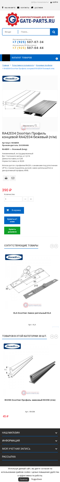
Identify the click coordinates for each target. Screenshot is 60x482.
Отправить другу (13, 178)
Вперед (56, 337)
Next (56, 246)
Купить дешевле (12, 230)
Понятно (23, 479)
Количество (9, 194)
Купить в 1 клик (12, 220)
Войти (55, 2)
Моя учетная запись (16, 448)
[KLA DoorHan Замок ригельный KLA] (32, 281)
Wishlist (49, 57)
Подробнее (36, 479)
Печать (6, 178)
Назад (52, 337)
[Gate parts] (30, 20)
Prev (52, 246)
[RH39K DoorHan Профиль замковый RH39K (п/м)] (30, 370)
